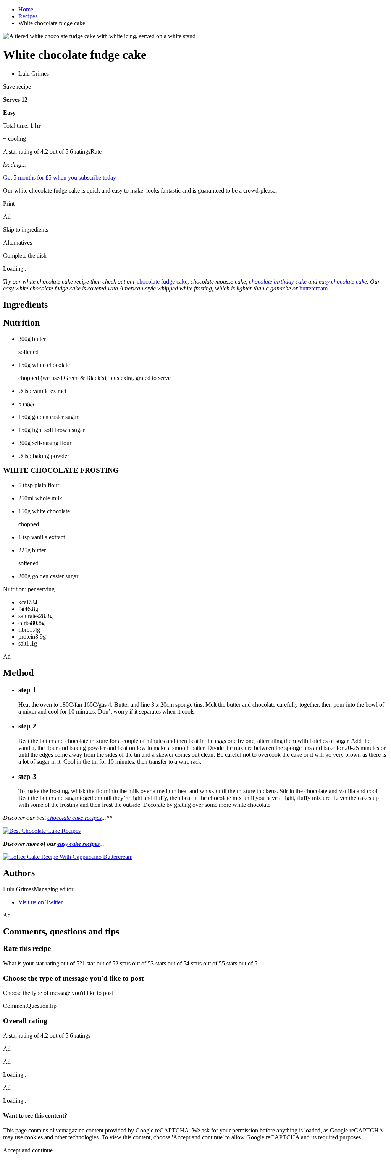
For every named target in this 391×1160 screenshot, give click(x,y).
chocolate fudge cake (162, 281)
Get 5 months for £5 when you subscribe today (59, 177)
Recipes (27, 16)
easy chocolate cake (343, 281)
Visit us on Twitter (40, 902)
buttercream (313, 288)
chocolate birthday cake (278, 281)
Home (25, 9)
